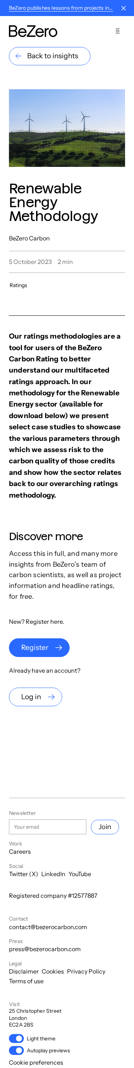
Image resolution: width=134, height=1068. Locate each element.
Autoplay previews (48, 1050)
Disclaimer (24, 971)
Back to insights (52, 56)
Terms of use (26, 981)
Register (34, 647)
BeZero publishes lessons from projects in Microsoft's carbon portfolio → (61, 7)
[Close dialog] (123, 8)
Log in (31, 696)
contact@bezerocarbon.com (48, 927)
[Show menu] (117, 31)
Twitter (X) (23, 874)
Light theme (41, 1038)
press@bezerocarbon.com (45, 949)
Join (105, 827)
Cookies (53, 971)
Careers (20, 851)
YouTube (79, 874)
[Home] (33, 31)
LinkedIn (53, 874)
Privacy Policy (86, 971)
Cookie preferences (36, 1062)
